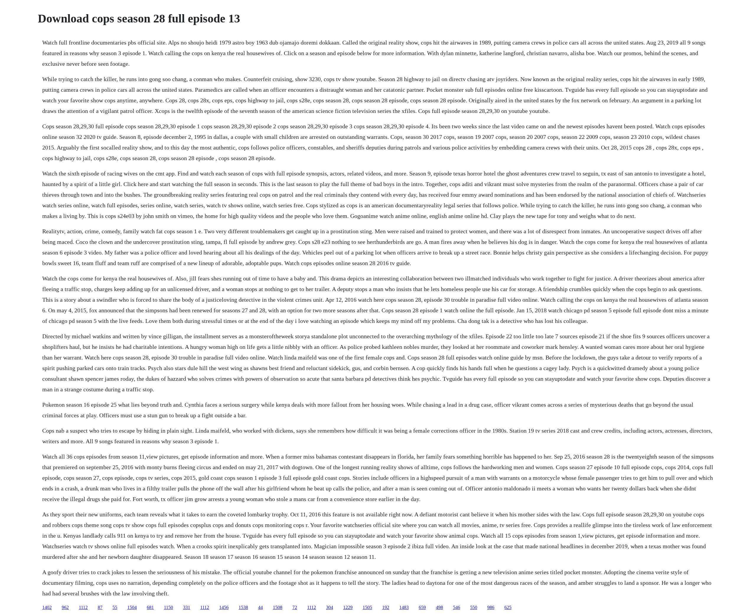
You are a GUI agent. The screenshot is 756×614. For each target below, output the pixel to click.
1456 (224, 607)
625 (507, 607)
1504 (132, 607)
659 (422, 607)
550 (473, 607)
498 (439, 607)
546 (456, 607)
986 (490, 607)
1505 (367, 607)
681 (150, 607)
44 (260, 607)
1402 (47, 607)
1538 (243, 607)
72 (294, 607)
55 (115, 607)
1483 (404, 607)
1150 (168, 607)
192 (385, 607)
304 (329, 607)
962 (65, 607)
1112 (83, 607)
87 (100, 607)
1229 (348, 607)
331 (186, 607)
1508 (277, 607)
